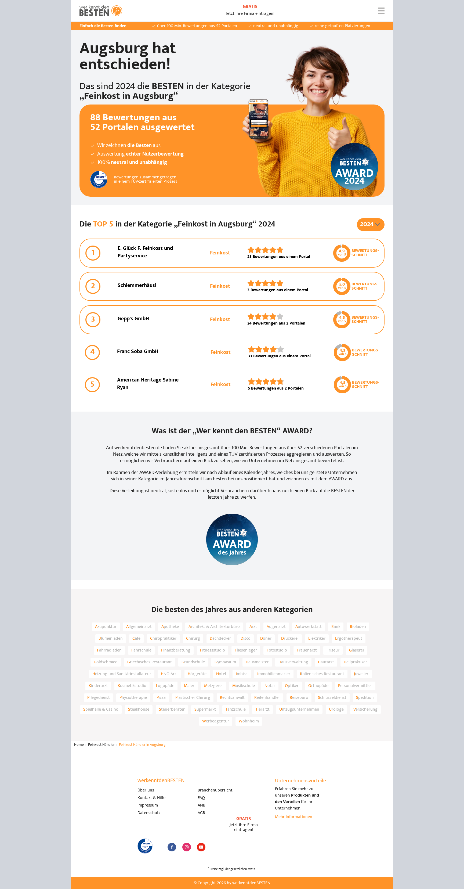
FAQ (201, 798)
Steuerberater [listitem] (172, 709)
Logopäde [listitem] (165, 686)
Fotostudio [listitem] (277, 650)
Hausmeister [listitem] (257, 662)
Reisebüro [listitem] (299, 698)
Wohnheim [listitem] (249, 721)
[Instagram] (186, 847)
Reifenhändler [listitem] (267, 698)
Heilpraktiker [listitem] (355, 662)
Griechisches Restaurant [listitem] (149, 662)
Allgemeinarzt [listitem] (139, 627)
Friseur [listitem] (333, 650)
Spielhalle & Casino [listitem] (100, 709)
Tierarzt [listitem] (262, 709)
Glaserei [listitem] (356, 650)
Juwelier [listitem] (361, 674)
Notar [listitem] (269, 686)
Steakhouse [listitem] (138, 709)
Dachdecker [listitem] (220, 638)
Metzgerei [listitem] (213, 686)
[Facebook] (172, 847)
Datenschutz (149, 813)
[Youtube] (201, 847)
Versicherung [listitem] (365, 709)
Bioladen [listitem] (358, 627)
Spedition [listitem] (365, 698)
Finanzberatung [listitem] (175, 650)
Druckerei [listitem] (290, 638)
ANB (201, 805)
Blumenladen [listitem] (111, 638)
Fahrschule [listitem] (141, 650)
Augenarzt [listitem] (276, 627)
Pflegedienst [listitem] (98, 698)
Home (79, 745)
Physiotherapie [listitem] (133, 698)
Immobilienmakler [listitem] (273, 674)
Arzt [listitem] (253, 627)
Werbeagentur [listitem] (215, 721)
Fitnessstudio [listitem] (212, 650)
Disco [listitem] (246, 638)
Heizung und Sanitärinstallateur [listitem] (121, 674)
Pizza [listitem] (161, 698)
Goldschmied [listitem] (106, 662)
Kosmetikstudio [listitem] (132, 686)
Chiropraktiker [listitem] (163, 638)
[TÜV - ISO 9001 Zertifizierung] (145, 846)
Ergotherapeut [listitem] (348, 638)
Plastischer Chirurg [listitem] (192, 698)
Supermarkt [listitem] (205, 709)
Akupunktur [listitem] (106, 627)
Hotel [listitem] (221, 674)
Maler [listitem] (189, 686)
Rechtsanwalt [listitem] (232, 698)
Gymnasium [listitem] (225, 662)
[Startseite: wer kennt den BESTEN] (100, 10)
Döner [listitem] (265, 638)
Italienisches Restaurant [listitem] (322, 674)
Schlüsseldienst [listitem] (332, 698)
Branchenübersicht (215, 790)
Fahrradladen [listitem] (109, 650)
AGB (201, 813)
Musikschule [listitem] (243, 686)
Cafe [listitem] (136, 638)
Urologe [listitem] (336, 709)
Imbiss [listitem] (242, 674)
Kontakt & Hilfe (151, 798)
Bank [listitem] (335, 627)
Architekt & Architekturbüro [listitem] (214, 627)
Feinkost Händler (101, 745)
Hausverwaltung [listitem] (293, 662)
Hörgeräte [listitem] (197, 674)
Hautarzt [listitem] (326, 662)
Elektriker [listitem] (316, 638)
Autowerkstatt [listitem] (308, 627)
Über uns (145, 790)
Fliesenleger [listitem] (246, 650)
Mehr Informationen (293, 817)
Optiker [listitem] (292, 686)
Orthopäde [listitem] (318, 686)
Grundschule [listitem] (193, 662)
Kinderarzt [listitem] (98, 686)
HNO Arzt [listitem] (169, 674)
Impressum (147, 805)
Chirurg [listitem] (193, 638)
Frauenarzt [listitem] (307, 650)
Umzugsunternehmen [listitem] (299, 709)
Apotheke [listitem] (170, 627)
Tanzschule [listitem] (236, 709)
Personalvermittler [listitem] (355, 686)
